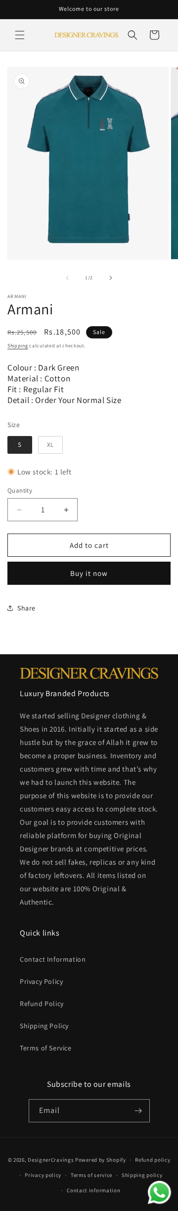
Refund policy (152, 1159)
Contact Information (53, 959)
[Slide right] (111, 278)
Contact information (93, 1190)
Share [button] (26, 608)
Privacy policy (43, 1175)
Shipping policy (142, 1175)
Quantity (19, 490)
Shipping (17, 345)
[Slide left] (67, 278)
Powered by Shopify (100, 1159)
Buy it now (89, 573)
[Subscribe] (138, 1110)
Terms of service (91, 1175)
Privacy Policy (41, 981)
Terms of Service (46, 1047)
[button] (20, 35)
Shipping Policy (44, 1025)
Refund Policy (42, 1003)
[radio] (19, 445)
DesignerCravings (51, 1159)
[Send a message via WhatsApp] (159, 1192)
